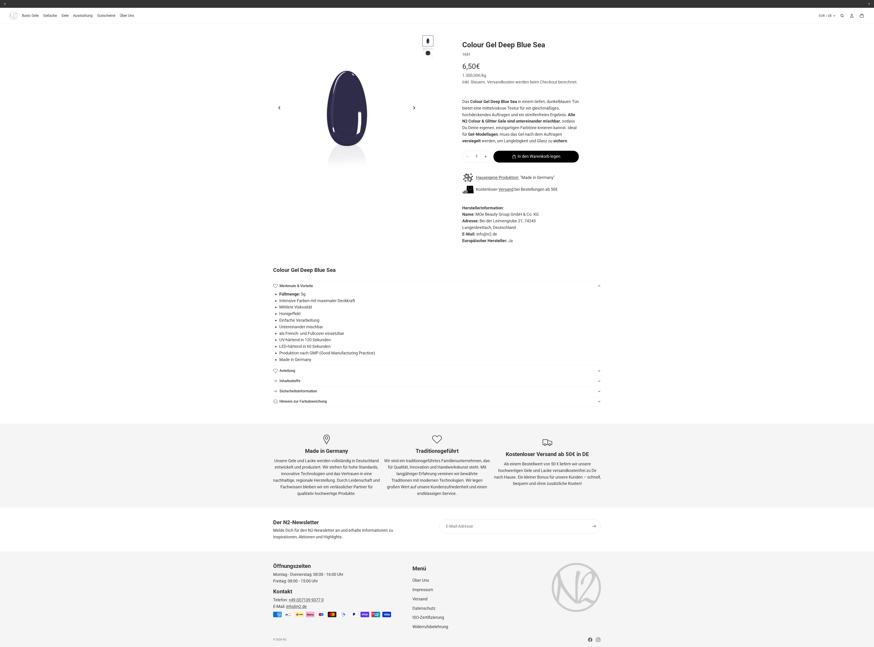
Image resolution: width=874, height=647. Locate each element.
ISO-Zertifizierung (428, 617)
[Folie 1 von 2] (428, 41)
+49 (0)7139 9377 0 (306, 599)
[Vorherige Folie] (278, 109)
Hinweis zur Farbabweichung (303, 401)
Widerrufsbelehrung (430, 626)
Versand (505, 189)
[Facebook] (590, 639)
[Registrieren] (594, 526)
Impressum (422, 589)
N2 (285, 639)
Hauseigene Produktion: (497, 177)
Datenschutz (423, 608)
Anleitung (287, 371)
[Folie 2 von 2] (428, 53)
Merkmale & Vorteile (296, 286)
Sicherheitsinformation (298, 391)
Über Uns (420, 580)
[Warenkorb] (862, 16)
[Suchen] (842, 16)
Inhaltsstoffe (289, 381)
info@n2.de (296, 606)
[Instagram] (598, 639)
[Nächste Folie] (415, 109)
